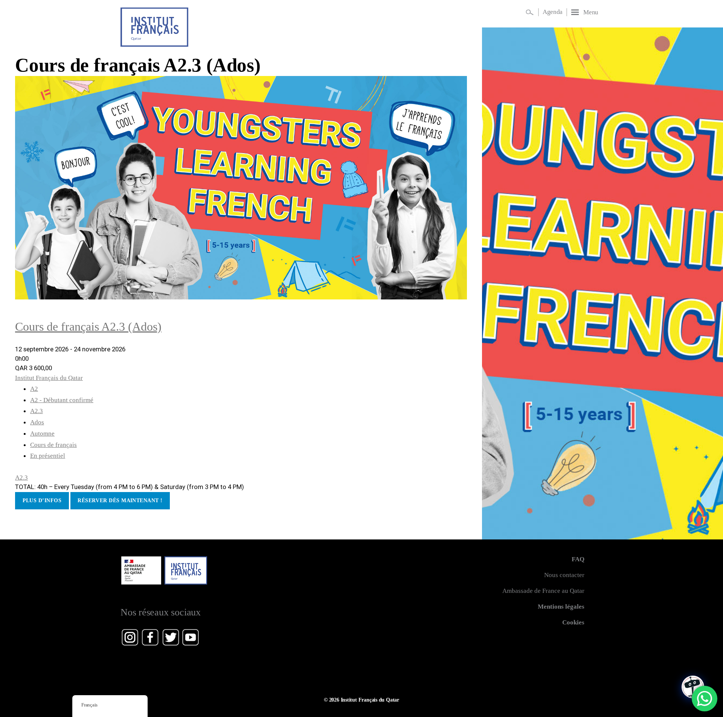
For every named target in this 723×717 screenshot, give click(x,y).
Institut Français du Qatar (49, 377)
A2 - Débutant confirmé (61, 400)
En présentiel (47, 455)
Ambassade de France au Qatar (543, 590)
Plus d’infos (42, 500)
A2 (34, 388)
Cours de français (53, 444)
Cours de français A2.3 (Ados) (138, 65)
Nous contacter (564, 575)
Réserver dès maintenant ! (120, 500)
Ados (37, 422)
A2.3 (36, 411)
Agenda (553, 11)
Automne (42, 433)
